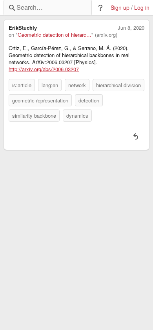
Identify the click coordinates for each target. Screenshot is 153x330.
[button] (100, 8)
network (77, 85)
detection (88, 100)
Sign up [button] (120, 7)
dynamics (77, 115)
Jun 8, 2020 (131, 27)
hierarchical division (118, 85)
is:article (21, 85)
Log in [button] (141, 7)
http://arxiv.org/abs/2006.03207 (44, 69)
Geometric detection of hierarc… (54, 34)
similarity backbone (34, 115)
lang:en (50, 85)
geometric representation (40, 100)
